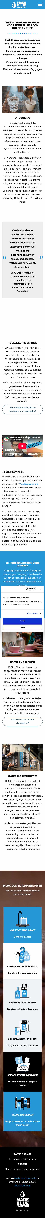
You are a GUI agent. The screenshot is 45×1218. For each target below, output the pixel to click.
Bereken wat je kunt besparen (22, 1009)
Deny (22, 627)
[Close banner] (41, 589)
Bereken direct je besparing (22, 972)
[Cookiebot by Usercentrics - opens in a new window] (27, 589)
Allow (22, 621)
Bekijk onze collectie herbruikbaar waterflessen (22, 1123)
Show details (32, 613)
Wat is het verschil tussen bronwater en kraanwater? (22, 409)
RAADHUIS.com (23, 1185)
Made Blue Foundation (25, 1178)
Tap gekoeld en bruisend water (23, 1045)
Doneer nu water (22, 936)
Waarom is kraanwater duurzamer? (22, 721)
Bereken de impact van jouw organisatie (22, 1083)
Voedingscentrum (28, 483)
